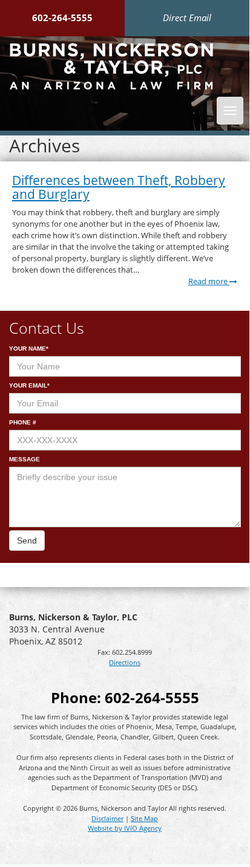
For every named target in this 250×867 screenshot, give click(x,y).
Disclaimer (107, 818)
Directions (124, 662)
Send (27, 540)
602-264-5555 (62, 17)
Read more (208, 281)
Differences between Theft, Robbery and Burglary (118, 187)
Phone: (125, 697)
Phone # (22, 422)
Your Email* (29, 385)
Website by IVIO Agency (125, 828)
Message (24, 459)
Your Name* (28, 348)
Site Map (144, 818)
